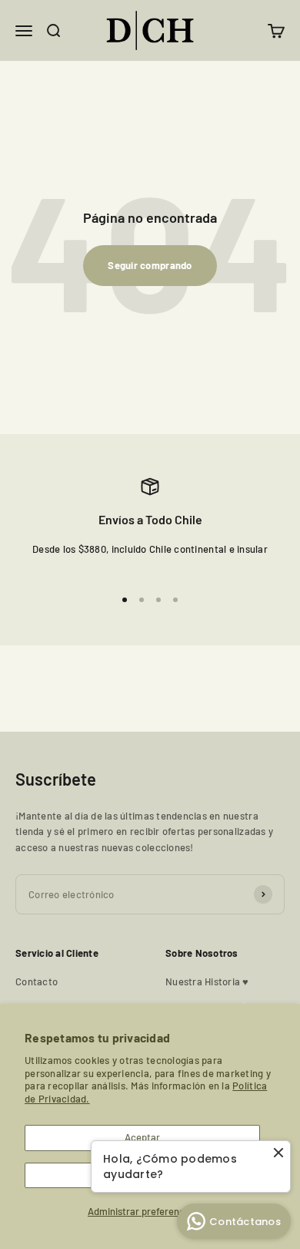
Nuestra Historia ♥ (207, 981)
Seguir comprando (150, 265)
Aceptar (142, 1137)
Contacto (36, 981)
